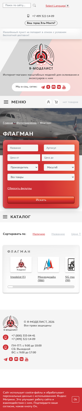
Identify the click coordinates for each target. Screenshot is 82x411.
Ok (75, 399)
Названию (58, 233)
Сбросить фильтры (19, 188)
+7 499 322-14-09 (43, 16)
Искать (41, 200)
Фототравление (26, 122)
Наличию (39, 233)
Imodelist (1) (18, 276)
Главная (8, 122)
